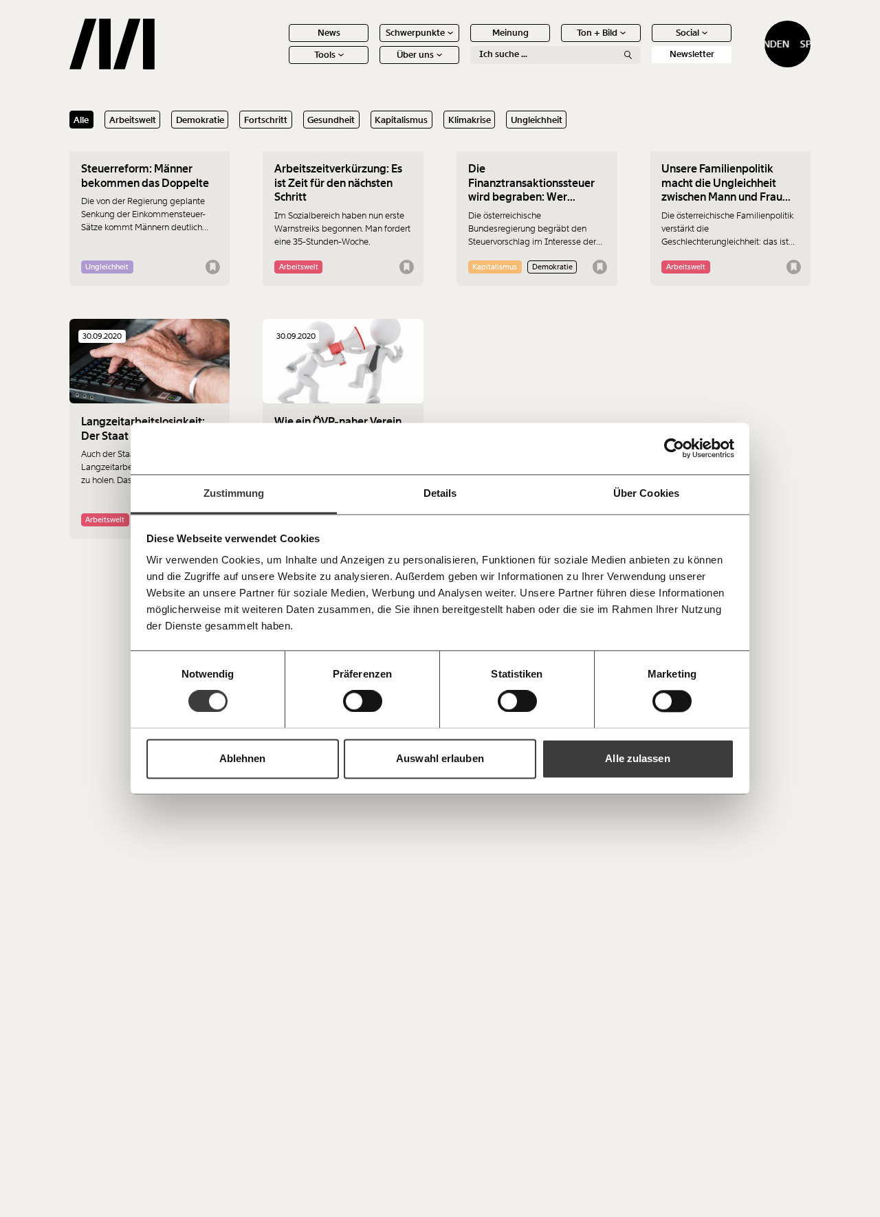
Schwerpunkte (415, 32)
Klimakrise (469, 120)
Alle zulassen (637, 758)
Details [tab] (440, 493)
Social (687, 32)
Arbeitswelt (132, 120)
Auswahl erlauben (440, 758)
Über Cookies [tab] (646, 493)
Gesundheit (331, 120)
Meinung (510, 32)
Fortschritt (265, 120)
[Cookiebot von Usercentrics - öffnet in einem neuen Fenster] (674, 448)
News (329, 32)
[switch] (362, 701)
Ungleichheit (536, 120)
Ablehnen (242, 758)
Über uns (415, 54)
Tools (325, 54)
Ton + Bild (597, 32)
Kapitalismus (401, 120)
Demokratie (200, 120)
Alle (81, 120)
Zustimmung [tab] (234, 493)
